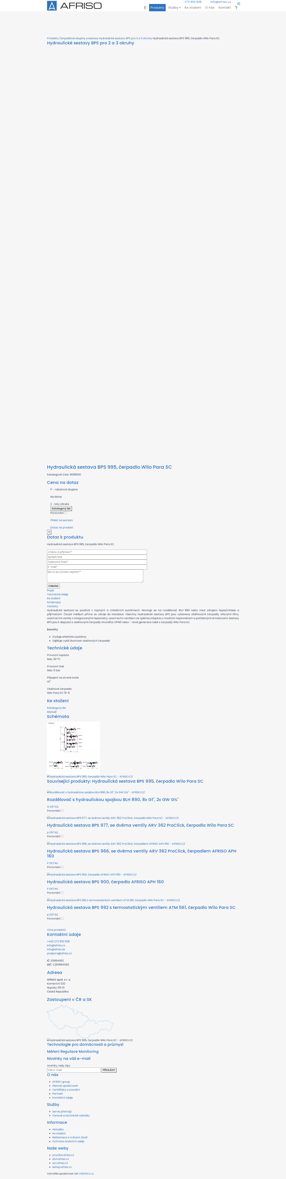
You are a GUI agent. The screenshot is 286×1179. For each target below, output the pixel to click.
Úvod (145, 7)
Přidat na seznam (61, 520)
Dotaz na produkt (61, 527)
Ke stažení (193, 8)
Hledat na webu (236, 7)
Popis (50, 590)
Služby (173, 8)
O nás (210, 8)
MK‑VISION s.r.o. (84, 1174)
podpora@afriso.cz (59, 953)
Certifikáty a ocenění (66, 1090)
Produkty (157, 8)
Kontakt (225, 8)
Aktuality (58, 1129)
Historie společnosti (65, 1086)
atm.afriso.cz (60, 1159)
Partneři (57, 1094)
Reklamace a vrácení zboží (70, 1137)
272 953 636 (193, 2)
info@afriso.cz (221, 2)
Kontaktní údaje (62, 1098)
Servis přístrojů (62, 1111)
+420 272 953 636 (58, 941)
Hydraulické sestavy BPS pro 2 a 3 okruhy (125, 38)
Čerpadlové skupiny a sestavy (78, 38)
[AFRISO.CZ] (74, 6)
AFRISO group (61, 1082)
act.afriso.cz (60, 1163)
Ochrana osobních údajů (68, 1141)
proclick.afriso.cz (63, 1155)
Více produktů (56, 930)
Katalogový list (61, 508)
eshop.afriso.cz (62, 1167)
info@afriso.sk (56, 949)
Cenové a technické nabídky (71, 1115)
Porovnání (57, 513)
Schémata (54, 602)
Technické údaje (57, 594)
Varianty (52, 606)
